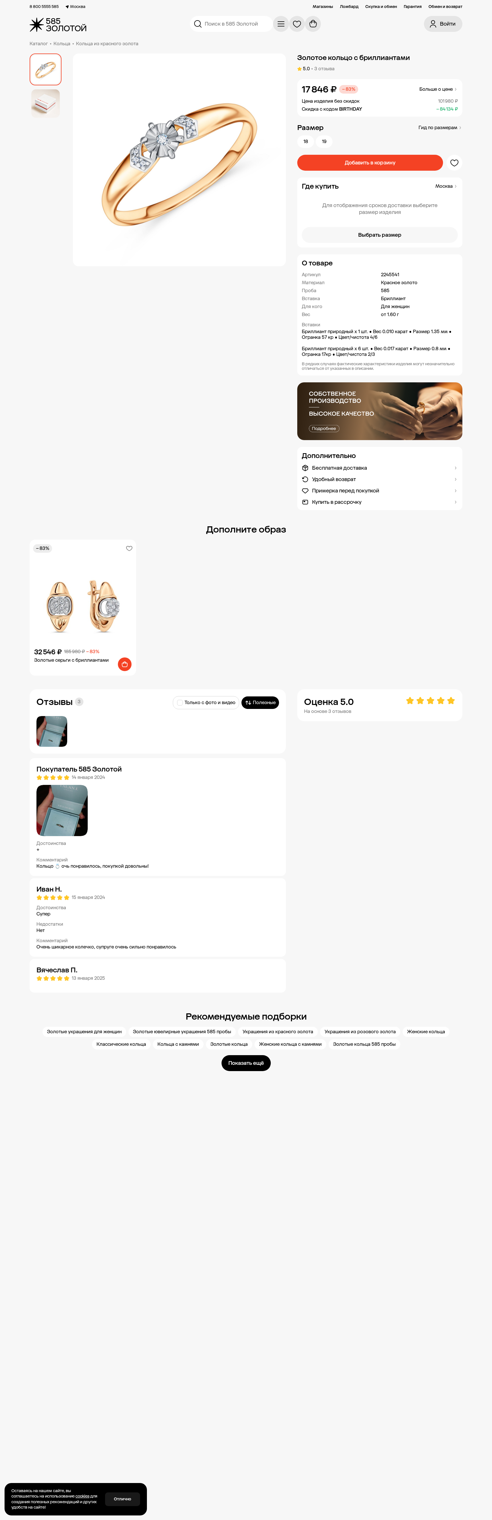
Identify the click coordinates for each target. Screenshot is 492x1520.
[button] (380, 263)
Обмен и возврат (445, 7)
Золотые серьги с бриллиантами (71, 660)
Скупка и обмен (381, 7)
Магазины (323, 7)
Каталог (39, 43)
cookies (82, 1496)
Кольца (62, 43)
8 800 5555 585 (44, 7)
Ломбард (349, 7)
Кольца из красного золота (107, 43)
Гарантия (413, 7)
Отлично (122, 1499)
